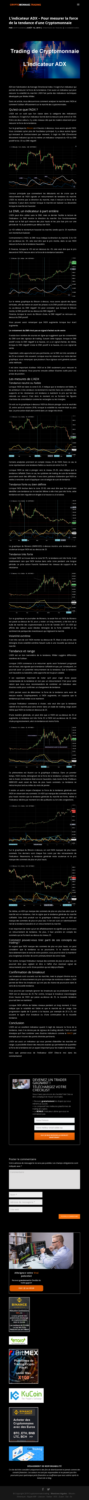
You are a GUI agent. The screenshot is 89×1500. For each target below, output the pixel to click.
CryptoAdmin (19, 28)
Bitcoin (30, 128)
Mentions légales (59, 1493)
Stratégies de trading (53, 28)
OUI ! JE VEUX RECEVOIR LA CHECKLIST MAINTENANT (54, 1136)
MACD (70, 1033)
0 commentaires (72, 28)
